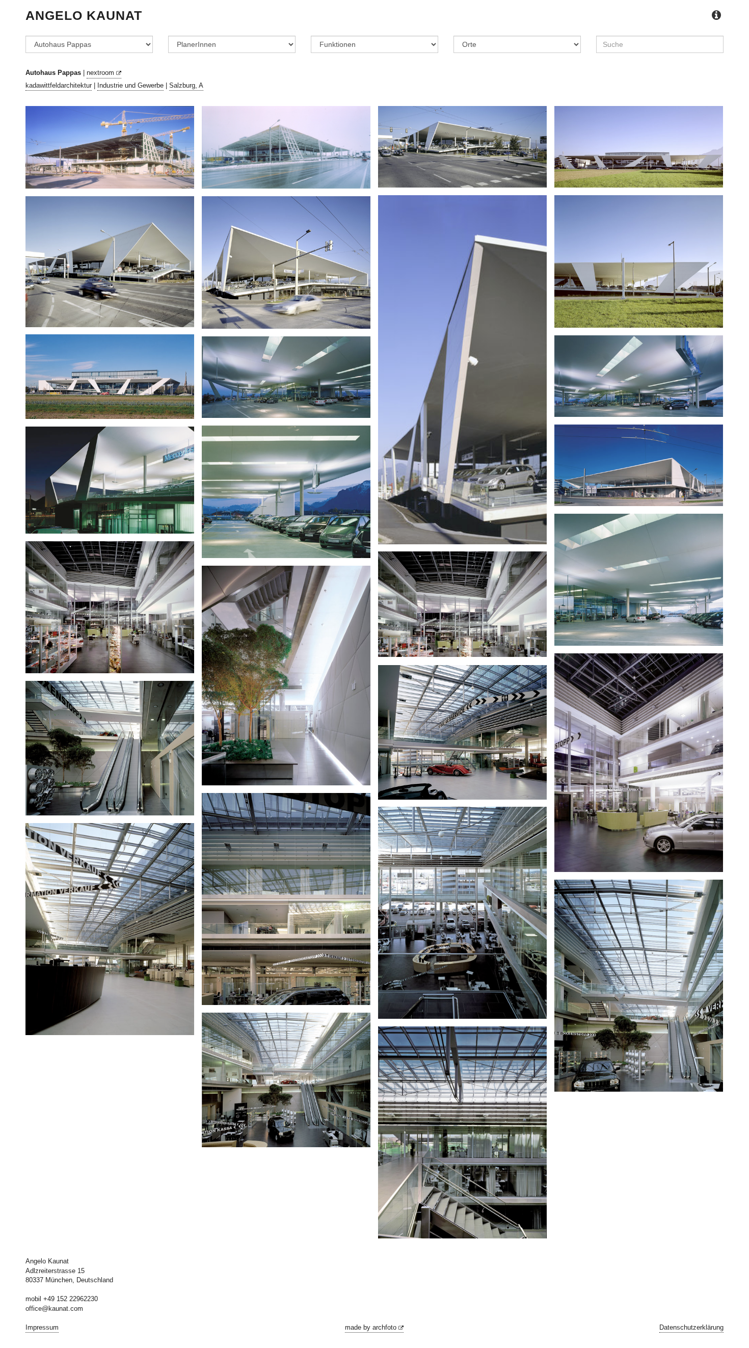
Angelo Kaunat (83, 15)
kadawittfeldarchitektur (58, 85)
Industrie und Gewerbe (130, 85)
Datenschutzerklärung (691, 1327)
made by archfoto (371, 1327)
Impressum (42, 1327)
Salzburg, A (186, 85)
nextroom (101, 72)
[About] (716, 15)
